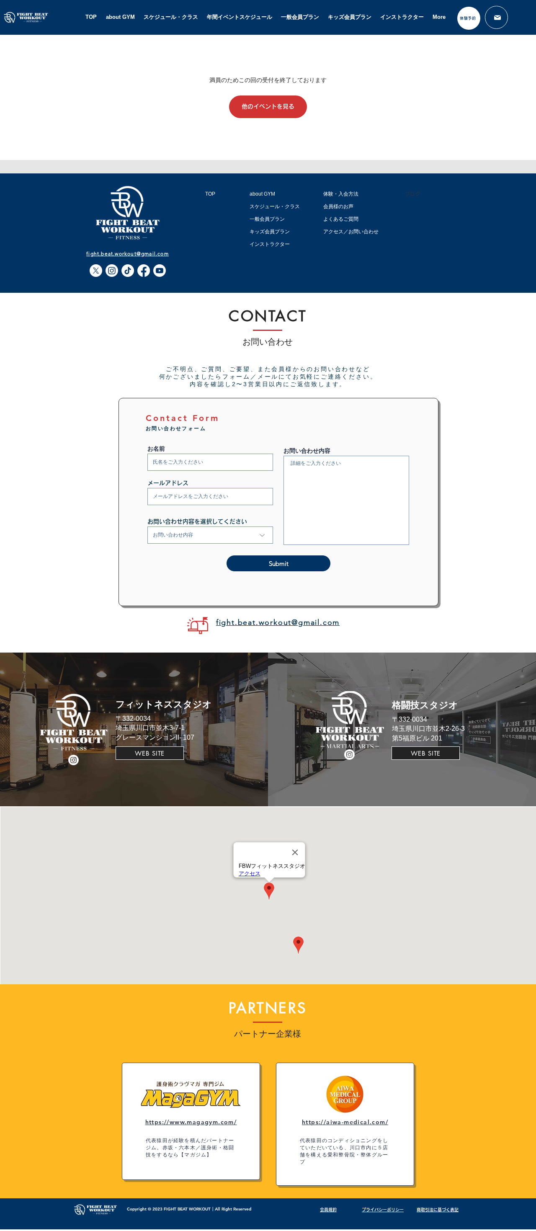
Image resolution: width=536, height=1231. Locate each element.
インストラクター (270, 244)
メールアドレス (167, 483)
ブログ (412, 193)
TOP (210, 194)
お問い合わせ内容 (306, 451)
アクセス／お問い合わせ (351, 232)
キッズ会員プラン (270, 232)
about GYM (262, 194)
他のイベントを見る (268, 106)
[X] (96, 270)
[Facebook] (143, 270)
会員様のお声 (338, 206)
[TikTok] (127, 270)
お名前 (156, 449)
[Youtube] (159, 270)
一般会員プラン (267, 219)
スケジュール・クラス (275, 206)
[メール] (496, 17)
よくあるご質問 (340, 219)
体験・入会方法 (340, 194)
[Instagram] (112, 270)
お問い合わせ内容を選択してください (197, 521)
